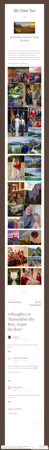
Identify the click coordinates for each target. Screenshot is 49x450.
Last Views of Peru (15, 301)
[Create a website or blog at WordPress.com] (24, 441)
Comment (37, 423)
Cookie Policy (21, 447)
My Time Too (24, 10)
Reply (9, 351)
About (24, 17)
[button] (18, 75)
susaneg (16, 337)
